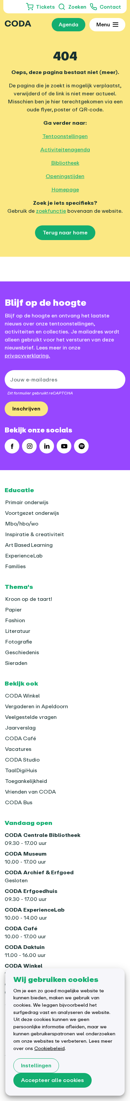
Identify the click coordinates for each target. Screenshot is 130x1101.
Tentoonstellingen (65, 136)
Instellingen (36, 1065)
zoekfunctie (51, 210)
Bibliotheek (65, 162)
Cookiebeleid (49, 1048)
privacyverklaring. (27, 355)
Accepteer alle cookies (52, 1080)
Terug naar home (65, 232)
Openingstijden (65, 176)
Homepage (65, 189)
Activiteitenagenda (65, 149)
